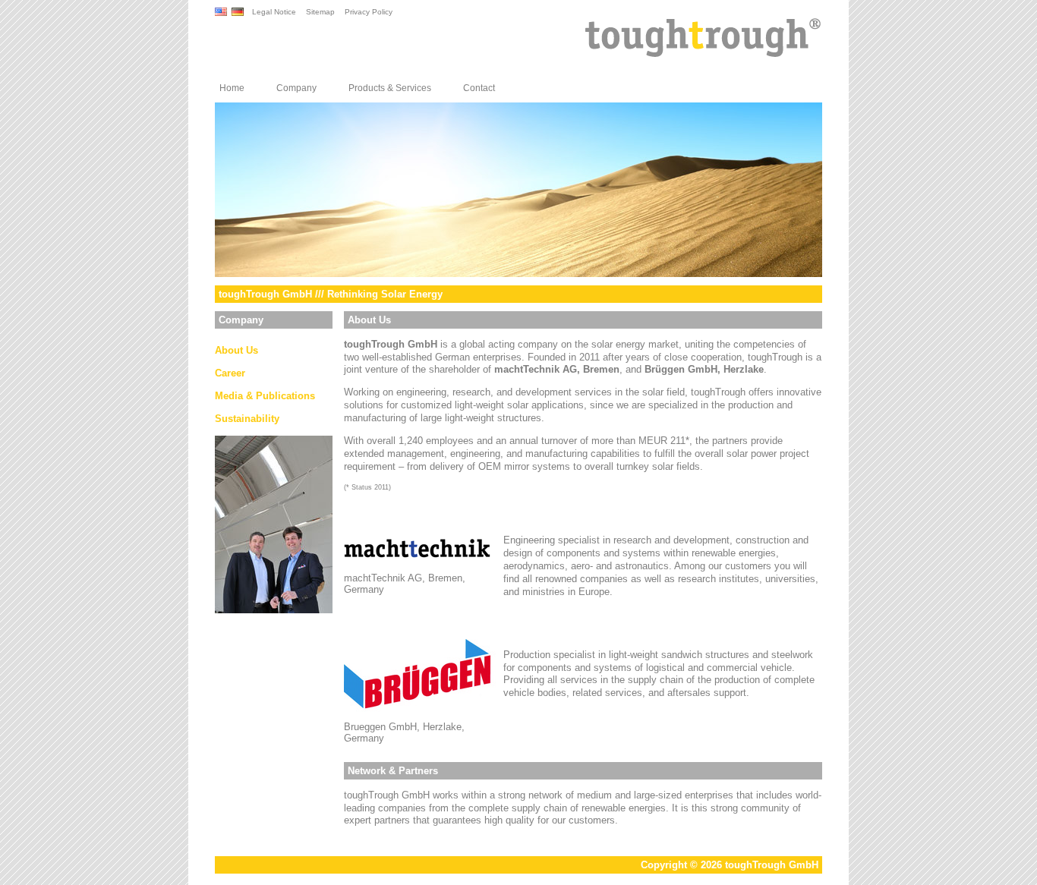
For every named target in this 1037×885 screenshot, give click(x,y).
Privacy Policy (368, 12)
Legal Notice (274, 12)
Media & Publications (265, 396)
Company (296, 88)
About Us (236, 350)
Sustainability (247, 418)
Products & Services (389, 88)
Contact (479, 88)
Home (231, 88)
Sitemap (320, 12)
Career (230, 373)
